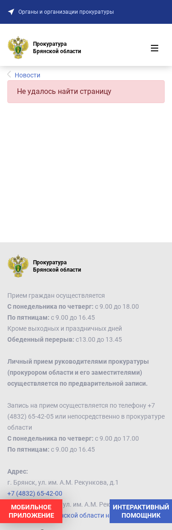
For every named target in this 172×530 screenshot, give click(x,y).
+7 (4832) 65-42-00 (34, 493)
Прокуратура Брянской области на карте (69, 515)
